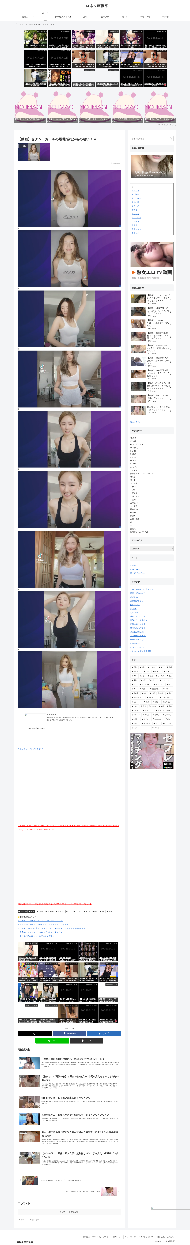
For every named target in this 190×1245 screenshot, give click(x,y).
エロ (69, 911)
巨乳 (103, 911)
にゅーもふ (135, 643)
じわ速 (133, 565)
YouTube (50, 911)
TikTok (41, 911)
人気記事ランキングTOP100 (30, 749)
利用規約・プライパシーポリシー (96, 1237)
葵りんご (135, 214)
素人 (32, 911)
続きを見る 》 (137, 422)
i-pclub (133, 609)
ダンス (88, 911)
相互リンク (117, 1237)
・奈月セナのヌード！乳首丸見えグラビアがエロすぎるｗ (43, 924)
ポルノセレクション (139, 616)
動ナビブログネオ (138, 573)
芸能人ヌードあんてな (140, 620)
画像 (110, 911)
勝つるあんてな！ (138, 628)
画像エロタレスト (138, 624)
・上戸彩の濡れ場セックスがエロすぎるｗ (36, 936)
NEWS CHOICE (137, 647)
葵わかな (135, 221)
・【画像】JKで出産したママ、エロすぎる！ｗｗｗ (40, 921)
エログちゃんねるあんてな (141, 589)
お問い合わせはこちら (165, 1237)
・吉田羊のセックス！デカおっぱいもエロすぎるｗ (40, 932)
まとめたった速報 (138, 636)
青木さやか (136, 229)
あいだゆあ (136, 198)
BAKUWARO (135, 569)
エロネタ (78, 911)
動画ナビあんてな (138, 593)
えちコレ (134, 612)
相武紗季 (135, 202)
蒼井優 (134, 210)
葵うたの (135, 206)
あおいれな (136, 218)
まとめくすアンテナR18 (140, 651)
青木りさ (135, 233)
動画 (95, 911)
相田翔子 (135, 194)
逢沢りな (135, 191)
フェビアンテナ (137, 632)
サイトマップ (130, 1237)
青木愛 (134, 225)
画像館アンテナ (137, 601)
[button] (86, 1041)
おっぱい (24, 911)
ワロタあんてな (137, 639)
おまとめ (134, 597)
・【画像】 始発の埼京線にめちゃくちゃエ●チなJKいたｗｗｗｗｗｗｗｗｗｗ (52, 928)
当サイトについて (145, 1237)
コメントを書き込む (69, 1212)
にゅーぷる (135, 605)
